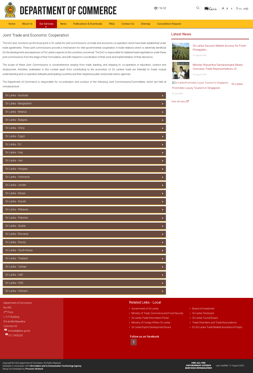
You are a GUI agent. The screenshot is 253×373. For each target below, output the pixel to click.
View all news (178, 101)
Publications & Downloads (87, 23)
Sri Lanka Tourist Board (205, 317)
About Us (27, 23)
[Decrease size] (231, 8)
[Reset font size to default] (227, 8)
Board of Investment (203, 308)
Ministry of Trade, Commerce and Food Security (157, 313)
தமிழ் (246, 8)
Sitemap (145, 23)
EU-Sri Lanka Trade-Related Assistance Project (217, 327)
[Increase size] (223, 8)
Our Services (46, 23)
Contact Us (128, 23)
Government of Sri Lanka (144, 308)
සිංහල (239, 8)
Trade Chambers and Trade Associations (214, 322)
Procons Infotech (34, 369)
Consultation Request (169, 23)
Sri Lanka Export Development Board (151, 327)
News (63, 23)
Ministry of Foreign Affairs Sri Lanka (150, 322)
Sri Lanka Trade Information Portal (150, 317)
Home (12, 23)
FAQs (112, 23)
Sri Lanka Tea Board (203, 313)
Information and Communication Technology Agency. (56, 366)
